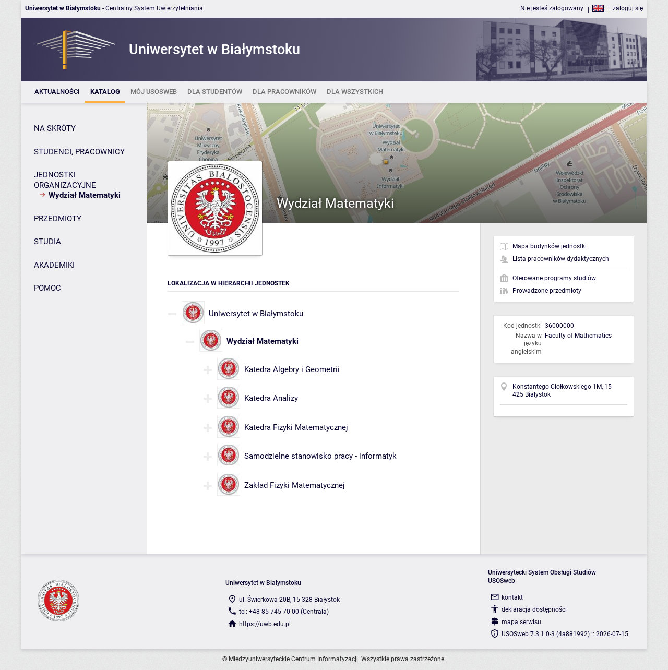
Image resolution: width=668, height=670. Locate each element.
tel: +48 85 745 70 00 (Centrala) (284, 611)
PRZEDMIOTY (57, 218)
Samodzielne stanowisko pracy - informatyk (320, 456)
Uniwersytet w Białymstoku (256, 313)
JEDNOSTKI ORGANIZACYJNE (65, 180)
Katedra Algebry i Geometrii (292, 369)
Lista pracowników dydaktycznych (560, 258)
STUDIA (47, 241)
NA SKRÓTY (55, 128)
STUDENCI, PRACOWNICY (79, 152)
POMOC (47, 288)
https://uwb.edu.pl (265, 624)
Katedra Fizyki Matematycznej (296, 427)
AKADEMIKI (54, 265)
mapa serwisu (521, 622)
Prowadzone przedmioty (546, 290)
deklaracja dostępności (534, 609)
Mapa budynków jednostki (549, 246)
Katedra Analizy (271, 398)
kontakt (512, 597)
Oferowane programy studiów (554, 278)
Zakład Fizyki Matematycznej (294, 485)
